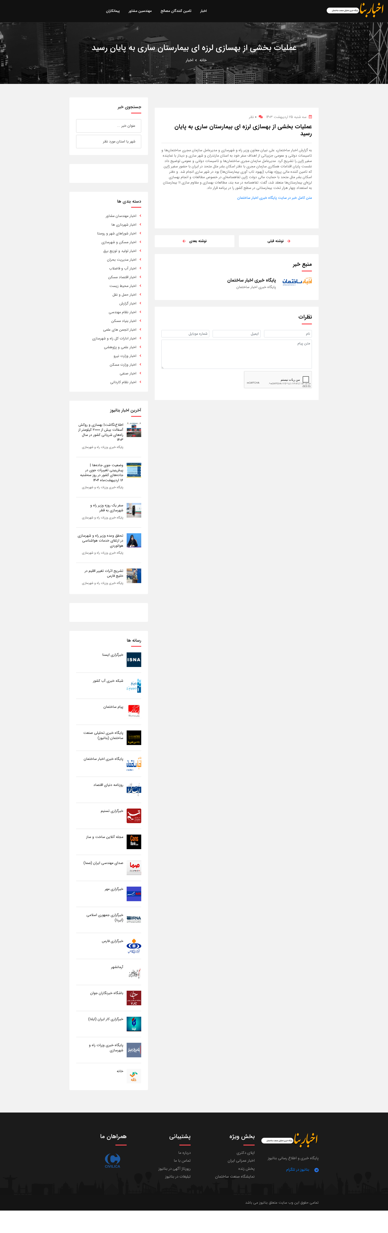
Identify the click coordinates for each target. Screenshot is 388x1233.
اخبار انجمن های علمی (119, 329)
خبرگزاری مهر (114, 889)
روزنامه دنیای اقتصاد (108, 785)
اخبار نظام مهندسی (122, 312)
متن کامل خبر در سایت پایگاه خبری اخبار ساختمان (274, 198)
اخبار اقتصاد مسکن (122, 277)
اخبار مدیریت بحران (121, 259)
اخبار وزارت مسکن (123, 364)
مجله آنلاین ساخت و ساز (104, 837)
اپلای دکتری (246, 1153)
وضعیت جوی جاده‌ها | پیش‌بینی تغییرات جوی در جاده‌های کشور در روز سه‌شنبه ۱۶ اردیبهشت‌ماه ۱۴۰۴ (101, 472)
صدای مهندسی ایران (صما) (103, 863)
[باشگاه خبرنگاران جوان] (134, 998)
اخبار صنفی (128, 373)
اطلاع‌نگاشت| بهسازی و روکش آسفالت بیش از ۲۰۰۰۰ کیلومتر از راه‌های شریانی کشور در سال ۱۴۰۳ (100, 432)
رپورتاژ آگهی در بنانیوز (175, 1169)
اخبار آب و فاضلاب (122, 268)
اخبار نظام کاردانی (123, 382)
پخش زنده (246, 1169)
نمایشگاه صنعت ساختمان (235, 1177)
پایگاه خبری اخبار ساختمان (103, 759)
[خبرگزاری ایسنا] (134, 659)
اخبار (189, 60)
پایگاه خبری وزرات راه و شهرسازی (102, 447)
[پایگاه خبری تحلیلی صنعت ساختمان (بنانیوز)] (134, 737)
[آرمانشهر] (134, 972)
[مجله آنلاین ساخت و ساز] (134, 841)
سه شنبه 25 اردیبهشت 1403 (286, 117)
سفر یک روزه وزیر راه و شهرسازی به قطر (106, 508)
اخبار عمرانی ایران (241, 1161)
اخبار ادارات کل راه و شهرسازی (114, 338)
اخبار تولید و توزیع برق (119, 251)
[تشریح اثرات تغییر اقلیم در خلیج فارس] (134, 575)
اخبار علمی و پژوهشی (120, 347)
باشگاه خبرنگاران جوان (106, 993)
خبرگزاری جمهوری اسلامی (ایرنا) (104, 917)
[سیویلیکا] (112, 1160)
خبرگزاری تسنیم (112, 811)
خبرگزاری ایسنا (112, 655)
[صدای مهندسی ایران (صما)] (134, 867)
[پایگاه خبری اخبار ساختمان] (134, 763)
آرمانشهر (117, 967)
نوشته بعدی (198, 241)
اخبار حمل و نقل (124, 294)
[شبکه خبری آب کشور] (134, 685)
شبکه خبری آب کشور (108, 681)
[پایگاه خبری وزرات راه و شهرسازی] (134, 1050)
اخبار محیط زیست (122, 286)
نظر (252, 117)
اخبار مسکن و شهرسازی (118, 242)
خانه (203, 60)
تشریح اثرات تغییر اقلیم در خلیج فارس (104, 573)
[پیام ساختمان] (134, 711)
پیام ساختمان (113, 707)
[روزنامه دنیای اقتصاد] (134, 789)
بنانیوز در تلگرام (297, 1170)
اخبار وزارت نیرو (125, 356)
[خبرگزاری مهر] (134, 893)
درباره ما (184, 1153)
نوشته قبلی (275, 241)
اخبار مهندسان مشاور (121, 216)
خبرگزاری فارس (112, 941)
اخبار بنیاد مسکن (123, 321)
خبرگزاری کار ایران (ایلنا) (105, 1019)
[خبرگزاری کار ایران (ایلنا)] (134, 1024)
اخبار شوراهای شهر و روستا (116, 233)
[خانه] (134, 1076)
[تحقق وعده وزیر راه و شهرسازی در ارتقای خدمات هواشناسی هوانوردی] (134, 540)
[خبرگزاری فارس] (134, 946)
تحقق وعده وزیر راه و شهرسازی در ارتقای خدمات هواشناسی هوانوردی (100, 541)
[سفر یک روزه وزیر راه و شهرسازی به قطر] (134, 510)
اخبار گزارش (127, 303)
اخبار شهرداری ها (123, 224)
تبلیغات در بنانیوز (178, 1177)
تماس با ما (182, 1161)
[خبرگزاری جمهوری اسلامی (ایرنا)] (134, 920)
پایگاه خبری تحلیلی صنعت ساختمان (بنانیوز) (103, 735)
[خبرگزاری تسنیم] (134, 815)
